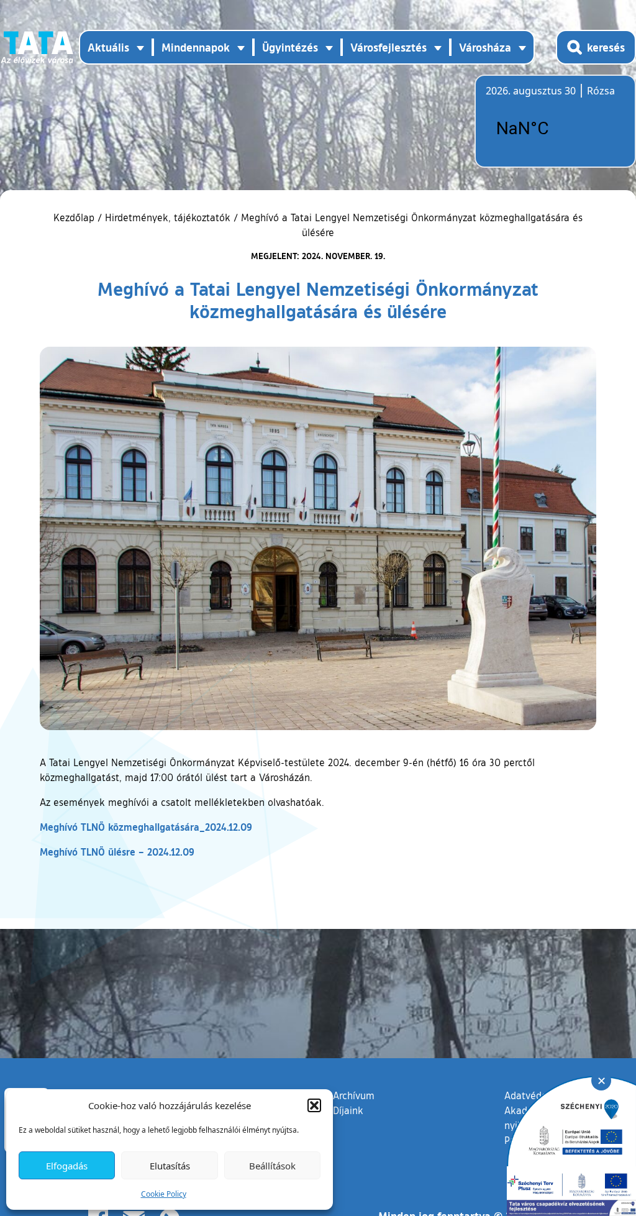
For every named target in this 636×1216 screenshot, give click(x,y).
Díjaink (348, 1110)
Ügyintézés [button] (290, 47)
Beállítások (272, 1165)
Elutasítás (170, 1165)
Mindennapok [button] (195, 47)
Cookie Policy (163, 1194)
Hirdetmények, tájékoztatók (167, 217)
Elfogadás (67, 1165)
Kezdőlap (75, 217)
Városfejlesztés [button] (388, 47)
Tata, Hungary (555, 128)
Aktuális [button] (108, 47)
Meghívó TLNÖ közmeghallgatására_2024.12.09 (146, 826)
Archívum (354, 1095)
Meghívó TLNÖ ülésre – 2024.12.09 (117, 851)
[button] (314, 1105)
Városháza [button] (485, 47)
